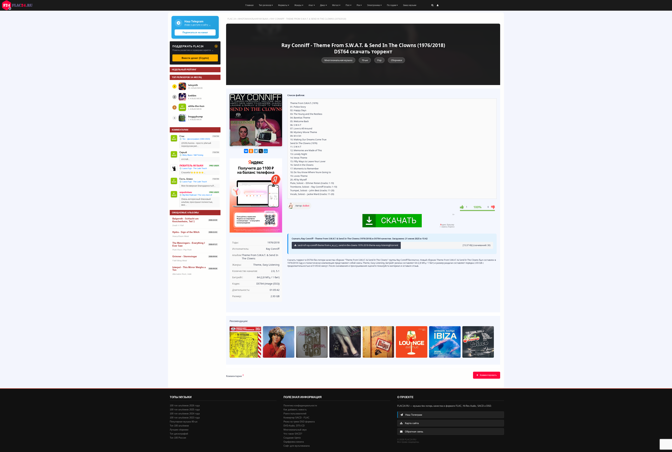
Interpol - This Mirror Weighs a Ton (189, 268)
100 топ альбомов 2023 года (185, 417)
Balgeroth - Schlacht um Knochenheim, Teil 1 (185, 220)
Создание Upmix (292, 437)
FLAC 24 (19, 5)
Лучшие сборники (179, 429)
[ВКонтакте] (246, 151)
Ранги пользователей (295, 413)
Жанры (298, 5)
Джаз (323, 5)
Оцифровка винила (294, 441)
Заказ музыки (409, 5)
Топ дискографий (179, 433)
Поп (348, 5)
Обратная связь (413, 431)
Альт (311, 5)
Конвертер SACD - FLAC (296, 417)
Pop (379, 60)
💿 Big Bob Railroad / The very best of (195, 195)
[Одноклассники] (251, 151)
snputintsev (185, 192)
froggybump (195, 116)
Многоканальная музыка (253, 19)
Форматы (283, 5)
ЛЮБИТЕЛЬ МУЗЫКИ (191, 165)
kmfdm (192, 95)
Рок (358, 5)
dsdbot (306, 205)
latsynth (193, 85)
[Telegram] (256, 151)
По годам (392, 5)
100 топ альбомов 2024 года (185, 413)
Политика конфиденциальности (300, 405)
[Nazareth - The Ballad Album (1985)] (345, 342)
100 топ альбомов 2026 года (185, 405)
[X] (261, 151)
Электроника (373, 5)
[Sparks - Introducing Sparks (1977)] (278, 342)
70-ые (365, 60)
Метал (335, 5)
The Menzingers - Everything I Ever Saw (188, 244)
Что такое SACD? (293, 433)
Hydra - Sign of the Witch (186, 232)
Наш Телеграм (413, 414)
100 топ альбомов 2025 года (185, 409)
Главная (249, 5)
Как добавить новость (295, 409)
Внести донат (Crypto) (195, 58)
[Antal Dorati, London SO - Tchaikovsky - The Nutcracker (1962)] (245, 342)
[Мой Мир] (266, 151)
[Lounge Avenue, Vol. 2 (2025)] (411, 342)
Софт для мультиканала (297, 445)
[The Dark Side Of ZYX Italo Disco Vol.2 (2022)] (478, 342)
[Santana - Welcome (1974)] (312, 342)
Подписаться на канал (195, 32)
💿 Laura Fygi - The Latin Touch (193, 168)
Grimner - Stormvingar (184, 256)
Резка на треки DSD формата (299, 421)
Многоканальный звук (295, 429)
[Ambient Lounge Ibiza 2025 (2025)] (445, 342)
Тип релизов (265, 5)
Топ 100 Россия (178, 437)
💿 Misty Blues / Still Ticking (191, 155)
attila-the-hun (196, 106)
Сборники (396, 60)
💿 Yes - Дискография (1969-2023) (194, 139)
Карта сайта (411, 423)
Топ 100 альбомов (179, 425)
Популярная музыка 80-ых (184, 421)
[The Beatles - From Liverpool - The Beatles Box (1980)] (378, 342)
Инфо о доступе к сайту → (197, 25)
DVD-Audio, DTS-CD (294, 425)
